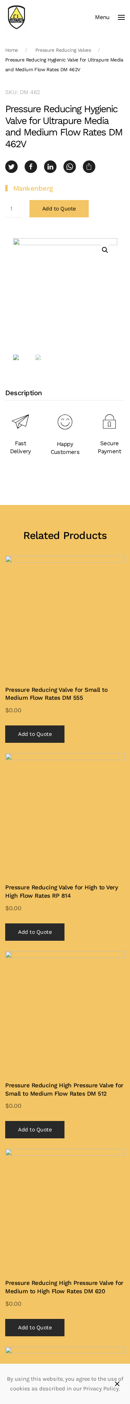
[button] (110, 17)
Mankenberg (33, 188)
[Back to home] (16, 17)
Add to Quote (59, 209)
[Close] (117, 1383)
